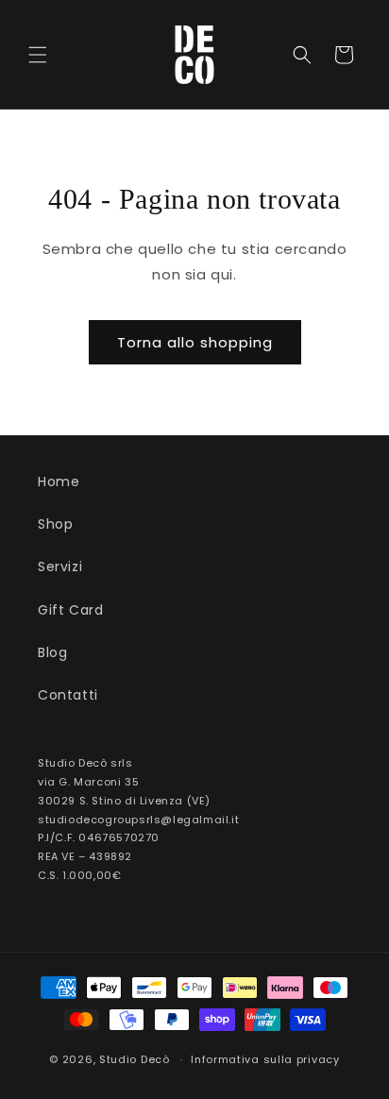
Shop (55, 524)
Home (58, 481)
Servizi (60, 566)
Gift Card (70, 609)
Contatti (68, 694)
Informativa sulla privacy (265, 1059)
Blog (52, 652)
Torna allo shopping (195, 342)
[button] (38, 55)
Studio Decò (134, 1059)
